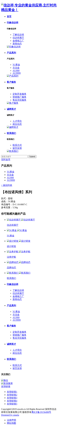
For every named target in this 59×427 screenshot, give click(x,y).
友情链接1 (12, 391)
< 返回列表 (6, 185)
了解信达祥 (18, 34)
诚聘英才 (11, 109)
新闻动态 (17, 43)
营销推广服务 (19, 97)
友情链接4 (12, 401)
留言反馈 (17, 148)
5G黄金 (16, 64)
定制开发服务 (19, 94)
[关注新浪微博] (29, 383)
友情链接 (5, 386)
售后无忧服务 (19, 100)
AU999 (16, 70)
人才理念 (17, 121)
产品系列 (11, 52)
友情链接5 (12, 404)
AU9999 (17, 73)
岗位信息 (17, 124)
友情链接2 (12, 395)
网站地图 (11, 423)
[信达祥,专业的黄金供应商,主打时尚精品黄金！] (29, 10)
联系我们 (11, 133)
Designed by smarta (10, 415)
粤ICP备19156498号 (41, 412)
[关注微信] (29, 380)
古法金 (16, 67)
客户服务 (11, 82)
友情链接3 (12, 398)
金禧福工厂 (18, 40)
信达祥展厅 (18, 37)
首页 (9, 16)
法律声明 (11, 420)
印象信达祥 (12, 22)
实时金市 (5, 159)
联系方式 (17, 145)
